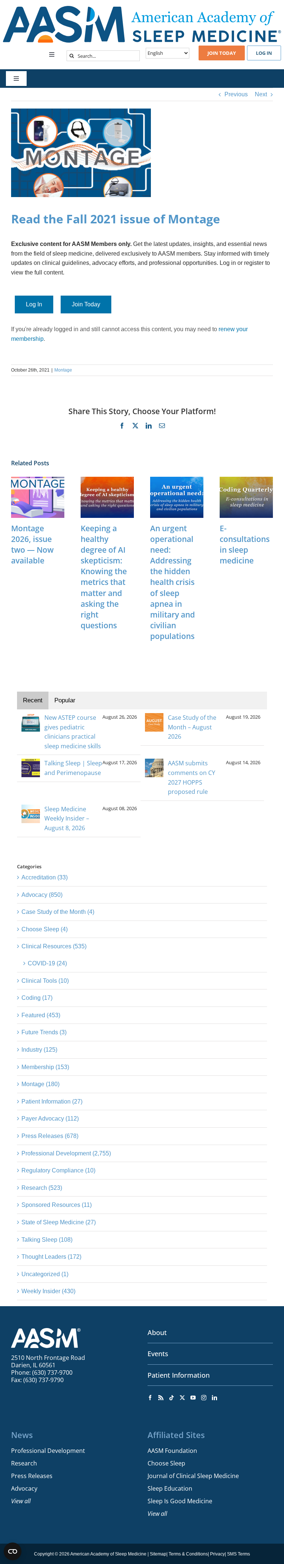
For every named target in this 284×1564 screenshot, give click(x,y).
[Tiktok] (171, 1397)
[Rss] (160, 1397)
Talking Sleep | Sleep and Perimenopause (73, 768)
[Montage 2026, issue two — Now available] (37, 480)
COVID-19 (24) (47, 963)
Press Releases (32, 1476)
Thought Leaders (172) (51, 1257)
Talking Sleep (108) (46, 1240)
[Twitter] (182, 1397)
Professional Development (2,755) (66, 1153)
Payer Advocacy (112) (50, 1118)
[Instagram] (203, 1397)
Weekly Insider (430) (48, 1291)
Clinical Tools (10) (45, 981)
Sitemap (158, 1554)
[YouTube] (193, 1397)
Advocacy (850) (41, 895)
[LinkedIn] (214, 1397)
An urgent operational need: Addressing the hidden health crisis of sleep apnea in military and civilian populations (172, 582)
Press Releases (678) (49, 1136)
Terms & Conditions (188, 1554)
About (157, 1332)
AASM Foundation (172, 1451)
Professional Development (48, 1451)
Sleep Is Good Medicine (180, 1501)
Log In (34, 304)
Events (158, 1353)
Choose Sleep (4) (44, 929)
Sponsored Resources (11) (56, 1205)
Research (24, 1463)
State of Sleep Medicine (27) (58, 1222)
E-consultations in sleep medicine (245, 544)
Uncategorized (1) (44, 1274)
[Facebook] (150, 1397)
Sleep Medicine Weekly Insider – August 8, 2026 (66, 818)
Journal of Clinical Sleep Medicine (193, 1476)
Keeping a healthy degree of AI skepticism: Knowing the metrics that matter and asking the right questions (104, 576)
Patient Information (179, 1375)
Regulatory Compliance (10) (58, 1170)
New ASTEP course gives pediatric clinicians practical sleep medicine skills (72, 731)
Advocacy (24, 1488)
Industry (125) (39, 1049)
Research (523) (41, 1188)
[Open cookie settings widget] (12, 1551)
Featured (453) (40, 1015)
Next (261, 94)
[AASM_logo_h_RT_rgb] (142, 9)
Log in (264, 53)
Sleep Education (170, 1488)
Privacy (217, 1554)
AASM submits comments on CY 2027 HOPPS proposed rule (191, 777)
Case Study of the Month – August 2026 (192, 727)
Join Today (86, 304)
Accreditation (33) (44, 877)
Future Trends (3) (44, 1032)
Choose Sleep (166, 1463)
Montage (63, 370)
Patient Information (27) (51, 1101)
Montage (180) (40, 1084)
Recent (33, 700)
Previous (236, 94)
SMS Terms (238, 1554)
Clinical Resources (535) (54, 946)
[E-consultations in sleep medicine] (246, 480)
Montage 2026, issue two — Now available (32, 544)
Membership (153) (45, 1067)
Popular (64, 700)
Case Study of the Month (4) (57, 912)
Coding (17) (37, 998)
